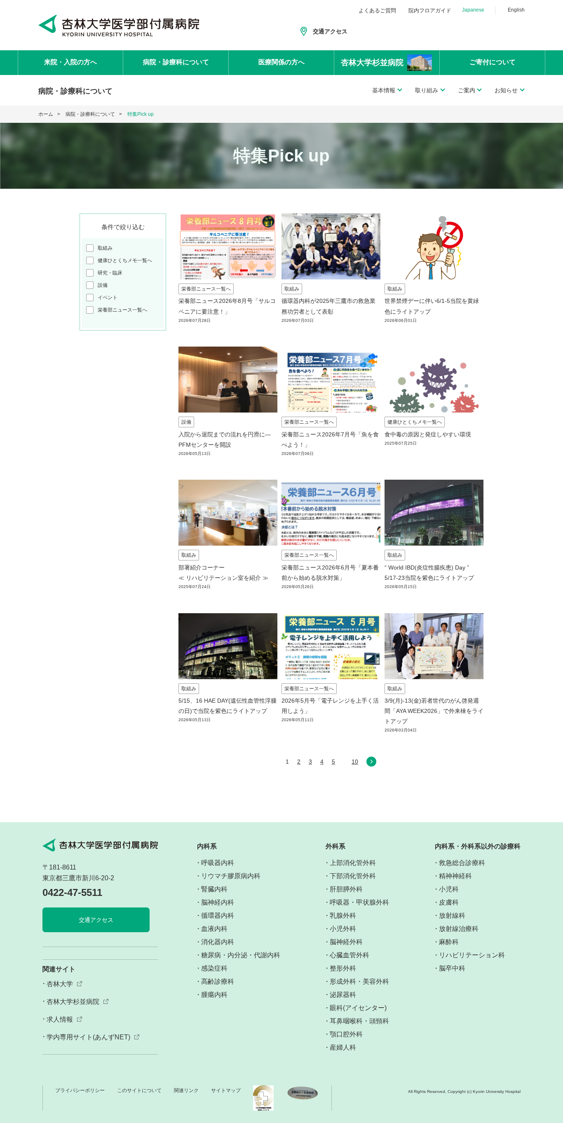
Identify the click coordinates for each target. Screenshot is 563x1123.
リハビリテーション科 (472, 955)
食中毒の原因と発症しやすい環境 (428, 434)
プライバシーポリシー (80, 1090)
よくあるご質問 (377, 10)
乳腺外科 (343, 915)
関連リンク (186, 1090)
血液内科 (214, 928)
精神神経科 (455, 875)
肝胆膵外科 (346, 889)
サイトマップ (226, 1090)
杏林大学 (60, 983)
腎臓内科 (214, 889)
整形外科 (343, 968)
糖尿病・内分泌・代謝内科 (240, 955)
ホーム (45, 114)
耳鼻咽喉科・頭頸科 (359, 1021)
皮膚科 (449, 902)
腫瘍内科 (214, 994)
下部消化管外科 (353, 875)
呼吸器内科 (217, 862)
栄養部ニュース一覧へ (122, 310)
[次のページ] (371, 763)
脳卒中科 (452, 968)
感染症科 (214, 968)
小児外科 (343, 928)
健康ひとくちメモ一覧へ (125, 260)
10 (355, 761)
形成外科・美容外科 (359, 981)
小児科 (449, 889)
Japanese (473, 10)
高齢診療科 (217, 981)
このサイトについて (139, 1090)
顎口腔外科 (346, 1034)
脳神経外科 (346, 941)
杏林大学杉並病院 (73, 1001)
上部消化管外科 (353, 862)
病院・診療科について (176, 62)
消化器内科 (217, 941)
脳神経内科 (217, 902)
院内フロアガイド (429, 10)
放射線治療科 (459, 928)
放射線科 (452, 915)
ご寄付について (492, 62)
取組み (105, 248)
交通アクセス (330, 31)
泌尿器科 (343, 994)
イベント (107, 297)
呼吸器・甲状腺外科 (359, 902)
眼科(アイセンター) (358, 1007)
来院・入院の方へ (70, 62)
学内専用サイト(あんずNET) (88, 1037)
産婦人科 (343, 1047)
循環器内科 (217, 915)
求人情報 (60, 1019)
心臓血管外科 (349, 955)
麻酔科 (449, 941)
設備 (103, 285)
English (516, 10)
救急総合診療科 (462, 862)
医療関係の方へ (281, 62)
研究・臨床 (110, 273)
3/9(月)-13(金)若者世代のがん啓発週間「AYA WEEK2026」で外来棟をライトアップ (434, 710)
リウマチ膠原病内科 (230, 875)
